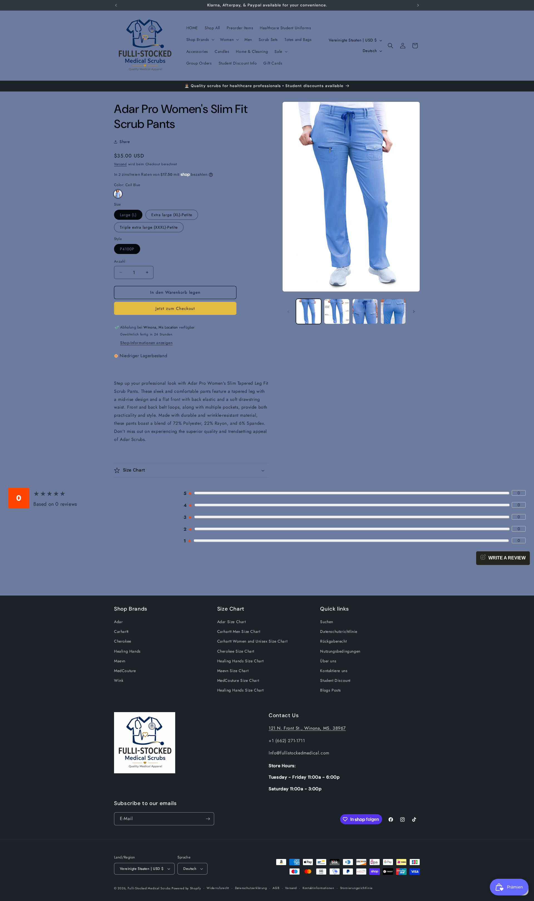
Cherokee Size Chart (235, 651)
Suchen (326, 621)
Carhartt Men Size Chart (238, 631)
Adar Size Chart (231, 621)
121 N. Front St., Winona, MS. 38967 (307, 728)
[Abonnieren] (208, 818)
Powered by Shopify (186, 888)
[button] (200, 39)
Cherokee (122, 641)
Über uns (328, 661)
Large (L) (128, 215)
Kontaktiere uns (333, 670)
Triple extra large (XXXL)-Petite (149, 227)
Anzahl (119, 261)
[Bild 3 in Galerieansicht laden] (365, 311)
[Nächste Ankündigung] (418, 5)
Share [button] (125, 141)
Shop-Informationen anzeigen (146, 342)
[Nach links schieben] (288, 311)
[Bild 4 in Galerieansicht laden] (393, 311)
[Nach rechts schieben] (414, 311)
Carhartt (121, 631)
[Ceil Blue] (118, 194)
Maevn (119, 661)
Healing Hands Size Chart (240, 661)
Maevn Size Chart (233, 670)
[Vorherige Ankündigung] (116, 5)
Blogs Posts (330, 690)
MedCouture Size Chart (238, 680)
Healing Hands (127, 651)
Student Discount (335, 680)
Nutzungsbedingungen (340, 651)
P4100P (127, 249)
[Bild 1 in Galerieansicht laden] (308, 311)
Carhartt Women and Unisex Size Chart (252, 641)
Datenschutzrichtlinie (338, 631)
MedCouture (125, 670)
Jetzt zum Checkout (175, 308)
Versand (120, 164)
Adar (118, 621)
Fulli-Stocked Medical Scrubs (149, 888)
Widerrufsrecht (218, 888)
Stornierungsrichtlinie (356, 888)
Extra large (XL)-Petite (171, 215)
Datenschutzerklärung (251, 888)
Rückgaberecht (333, 641)
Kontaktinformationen (318, 888)
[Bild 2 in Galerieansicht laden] (336, 311)
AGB (276, 888)
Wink (118, 680)
